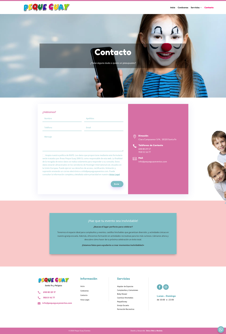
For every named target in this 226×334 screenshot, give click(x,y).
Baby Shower (122, 294)
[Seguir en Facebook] (159, 287)
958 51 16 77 (144, 152)
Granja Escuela (123, 306)
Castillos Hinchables (125, 298)
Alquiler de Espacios (125, 287)
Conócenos (183, 7)
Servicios (195, 7)
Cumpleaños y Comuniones (127, 290)
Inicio (172, 7)
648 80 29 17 (144, 149)
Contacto (209, 7)
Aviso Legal (114, 174)
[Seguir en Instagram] (166, 287)
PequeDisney (122, 302)
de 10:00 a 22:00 (165, 300)
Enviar (116, 184)
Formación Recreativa (125, 309)
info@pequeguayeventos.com (152, 161)
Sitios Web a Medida (154, 331)
